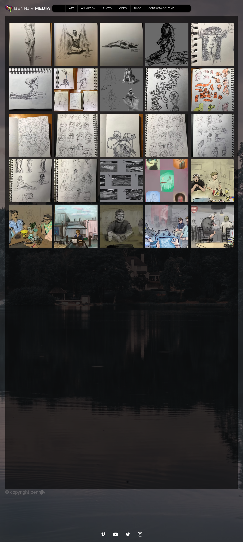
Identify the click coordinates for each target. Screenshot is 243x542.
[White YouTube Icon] (115, 534)
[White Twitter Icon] (128, 534)
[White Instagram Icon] (140, 534)
